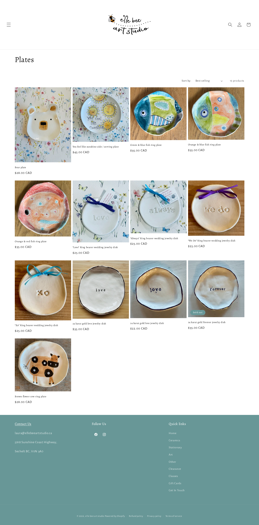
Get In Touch (177, 490)
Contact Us (23, 424)
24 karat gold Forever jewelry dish (207, 322)
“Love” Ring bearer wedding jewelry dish (95, 247)
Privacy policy (154, 516)
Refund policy (136, 516)
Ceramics (174, 440)
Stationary (175, 447)
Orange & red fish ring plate (31, 241)
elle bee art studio (94, 516)
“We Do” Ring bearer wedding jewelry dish (211, 240)
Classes (173, 476)
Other (172, 461)
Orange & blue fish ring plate (204, 144)
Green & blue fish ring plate (146, 145)
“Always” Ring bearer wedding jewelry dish (154, 238)
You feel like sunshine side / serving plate (96, 146)
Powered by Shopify (115, 516)
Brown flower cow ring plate (30, 396)
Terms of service (174, 516)
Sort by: (186, 80)
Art (171, 454)
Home (173, 433)
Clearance (175, 468)
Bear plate (20, 167)
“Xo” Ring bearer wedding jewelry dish (36, 325)
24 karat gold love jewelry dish (89, 323)
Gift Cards (175, 483)
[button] (8, 24)
